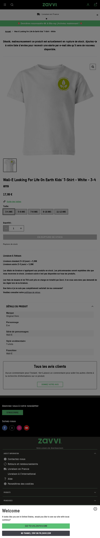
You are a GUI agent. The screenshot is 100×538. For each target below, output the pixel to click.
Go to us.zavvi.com (36, 526)
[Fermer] (95, 508)
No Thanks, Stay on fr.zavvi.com (36, 533)
